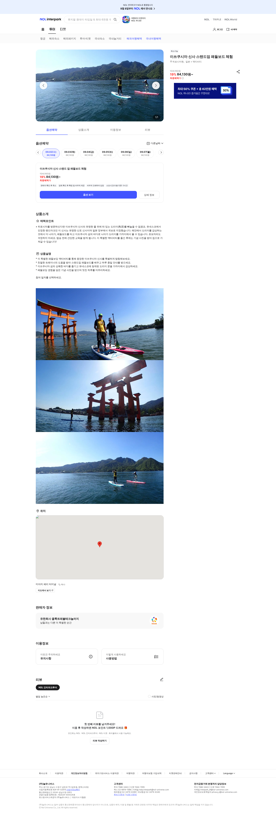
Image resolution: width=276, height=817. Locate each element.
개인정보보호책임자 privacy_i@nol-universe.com (215, 792)
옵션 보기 (88, 194)
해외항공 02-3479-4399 (125, 792)
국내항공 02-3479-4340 (149, 792)
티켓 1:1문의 (131, 794)
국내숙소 (100, 38)
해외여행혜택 (134, 38)
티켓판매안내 (175, 773)
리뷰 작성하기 (100, 740)
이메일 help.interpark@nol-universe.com (151, 789)
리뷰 (147, 129)
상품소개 (83, 129)
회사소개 (43, 773)
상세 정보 (149, 194)
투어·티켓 (85, 38)
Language (228, 773)
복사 (63, 584)
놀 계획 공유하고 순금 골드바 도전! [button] (88, 19)
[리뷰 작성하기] (162, 680)
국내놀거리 (115, 38)
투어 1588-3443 (121, 787)
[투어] (52, 29)
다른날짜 (155, 143)
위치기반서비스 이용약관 (107, 773)
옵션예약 (51, 129)
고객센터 (209, 773)
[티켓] (63, 29)
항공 (42, 38)
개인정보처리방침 (79, 773)
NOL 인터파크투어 (47, 687)
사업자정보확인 (73, 789)
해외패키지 (69, 38)
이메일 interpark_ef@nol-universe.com (211, 789)
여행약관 (130, 773)
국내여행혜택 (153, 38)
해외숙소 (54, 38)
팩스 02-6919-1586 (122, 789)
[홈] (43, 29)
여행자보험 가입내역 (151, 773)
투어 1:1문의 (119, 794)
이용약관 (59, 773)
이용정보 (115, 129)
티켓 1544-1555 (137, 787)
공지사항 (193, 773)
